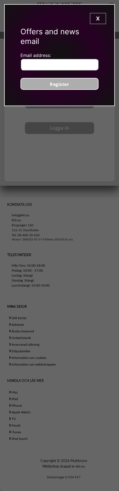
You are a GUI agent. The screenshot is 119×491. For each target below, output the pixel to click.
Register (59, 84)
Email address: (35, 55)
